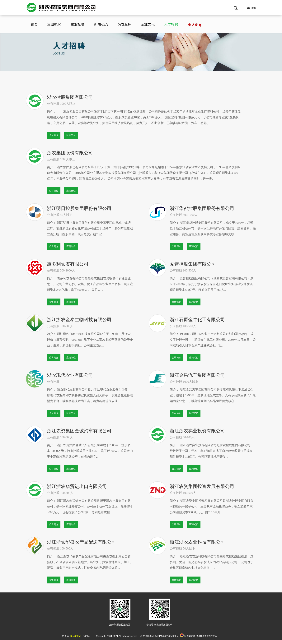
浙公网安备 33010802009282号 (200, 636)
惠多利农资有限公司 (67, 264)
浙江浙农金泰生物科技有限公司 (79, 319)
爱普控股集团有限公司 (193, 264)
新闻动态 (101, 24)
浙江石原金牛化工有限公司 (197, 319)
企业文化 (148, 24)
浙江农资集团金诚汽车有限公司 (79, 430)
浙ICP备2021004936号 (167, 636)
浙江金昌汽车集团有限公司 (197, 375)
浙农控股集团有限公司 (70, 97)
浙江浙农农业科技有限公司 (197, 542)
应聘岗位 (71, 135)
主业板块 (77, 24)
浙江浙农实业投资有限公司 (197, 430)
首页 (34, 24)
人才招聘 (171, 24)
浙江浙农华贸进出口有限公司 (77, 486)
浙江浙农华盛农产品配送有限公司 (81, 542)
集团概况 (54, 24)
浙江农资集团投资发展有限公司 (202, 486)
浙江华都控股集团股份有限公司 (202, 208)
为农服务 (124, 24)
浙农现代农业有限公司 (70, 375)
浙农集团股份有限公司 (70, 152)
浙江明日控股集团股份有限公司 (79, 208)
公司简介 (53, 135)
